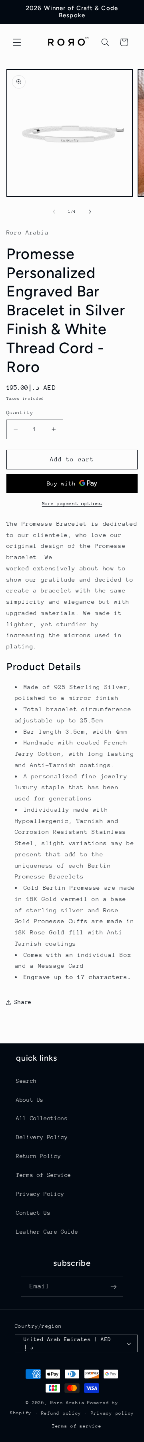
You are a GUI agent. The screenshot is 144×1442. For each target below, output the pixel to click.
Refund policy (61, 1413)
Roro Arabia (67, 1402)
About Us (30, 1099)
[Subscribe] (113, 1286)
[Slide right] (90, 211)
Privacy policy (112, 1413)
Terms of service (77, 1426)
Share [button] (23, 1002)
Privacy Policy (40, 1194)
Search (26, 1081)
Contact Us (33, 1213)
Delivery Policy (42, 1137)
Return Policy (38, 1156)
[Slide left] (54, 211)
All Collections (42, 1118)
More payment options (72, 503)
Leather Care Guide (47, 1231)
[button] (17, 42)
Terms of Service (43, 1175)
